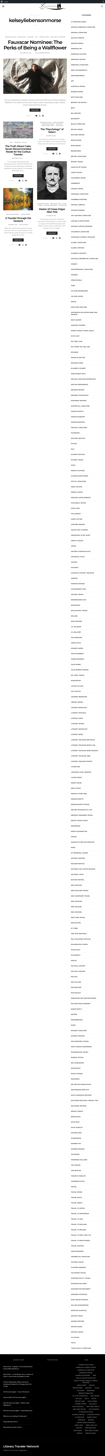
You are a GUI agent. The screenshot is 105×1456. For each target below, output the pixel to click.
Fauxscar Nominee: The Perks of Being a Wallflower (35, 45)
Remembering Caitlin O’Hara (12, 1427)
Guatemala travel (78, 503)
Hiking (73, 546)
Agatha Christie (77, 38)
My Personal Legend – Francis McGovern (16, 1392)
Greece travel (77, 492)
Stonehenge (76, 1138)
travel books (76, 1192)
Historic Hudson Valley (81, 551)
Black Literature (78, 124)
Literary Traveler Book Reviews (84, 750)
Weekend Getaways (79, 1294)
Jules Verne (76, 664)
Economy (74, 352)
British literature (78, 156)
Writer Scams (76, 1326)
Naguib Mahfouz (78, 863)
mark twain (76, 788)
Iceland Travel (77, 594)
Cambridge (75, 183)
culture (81, 1390)
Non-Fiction (76, 923)
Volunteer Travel (78, 1273)
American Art (76, 48)
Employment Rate (78, 374)
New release (76, 907)
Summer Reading (78, 1149)
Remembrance (77, 1020)
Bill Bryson (76, 113)
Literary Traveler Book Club (83, 745)
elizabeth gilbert (78, 368)
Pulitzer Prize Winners (80, 1003)
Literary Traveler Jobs (80, 756)
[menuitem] (2, 1)
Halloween (59, 124)
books (92, 1385)
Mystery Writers (78, 858)
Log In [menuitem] (6, 1)
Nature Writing (77, 880)
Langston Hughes (86, 1412)
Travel (74, 1186)
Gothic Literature (78, 481)
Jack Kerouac (76, 637)
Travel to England (79, 1224)
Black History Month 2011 (86, 1378)
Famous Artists (77, 411)
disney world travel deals (82, 330)
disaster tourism (78, 325)
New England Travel (12, 214)
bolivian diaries (77, 135)
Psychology (59, 125)
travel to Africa (78, 1208)
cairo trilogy (76, 172)
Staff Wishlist (77, 1127)
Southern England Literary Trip (84, 1100)
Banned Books (77, 91)
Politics (24, 142)
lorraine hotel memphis (81, 772)
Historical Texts (77, 557)
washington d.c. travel (81, 1278)
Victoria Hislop (77, 1262)
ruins (73, 1025)
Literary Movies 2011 (79, 729)
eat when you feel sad (80, 347)
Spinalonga (76, 1116)
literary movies (78, 1414)
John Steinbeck (77, 653)
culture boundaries (79, 291)
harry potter (81, 1404)
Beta (73, 108)
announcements (78, 75)
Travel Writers (77, 1246)
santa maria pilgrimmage (81, 1046)
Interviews (75, 605)
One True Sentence (79, 933)
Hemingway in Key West (80, 535)
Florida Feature (78, 454)
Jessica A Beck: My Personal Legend (14, 1397)
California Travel (78, 178)
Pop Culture (76, 982)
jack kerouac (78, 1406)
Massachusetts (77, 799)
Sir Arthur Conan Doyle (81, 1084)
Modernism (75, 826)
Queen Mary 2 (76, 1009)
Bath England (77, 97)
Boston (89, 1388)
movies (91, 1420)
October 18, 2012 (51, 135)
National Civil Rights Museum (83, 869)
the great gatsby (92, 1430)
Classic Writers (77, 248)
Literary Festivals (78, 713)
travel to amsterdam (80, 1213)
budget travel (77, 161)
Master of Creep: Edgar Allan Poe (52, 210)
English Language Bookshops (83, 379)
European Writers (78, 400)
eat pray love (76, 341)
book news (82, 1385)
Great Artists (76, 487)
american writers (83, 1375)
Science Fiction (77, 1057)
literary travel (94, 1414)
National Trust (77, 874)
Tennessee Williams (79, 1160)
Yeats (73, 1343)
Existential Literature (80, 406)
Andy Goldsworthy (79, 70)
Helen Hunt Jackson (79, 530)
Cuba (11, 142)
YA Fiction (75, 1337)
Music (73, 847)
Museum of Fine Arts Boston (82, 842)
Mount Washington (79, 831)
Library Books (77, 702)
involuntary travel (79, 610)
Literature (17, 142)
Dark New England (48, 124)
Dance (73, 301)
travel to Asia (77, 1219)
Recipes (74, 1014)
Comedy (74, 264)
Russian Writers (77, 1036)
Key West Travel (77, 675)
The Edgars (75, 1165)
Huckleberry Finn (78, 589)
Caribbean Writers (79, 199)
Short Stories (77, 1073)
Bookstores (76, 151)
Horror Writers (78, 583)
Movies (73, 836)
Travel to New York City (81, 1235)
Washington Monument (81, 1289)
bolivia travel (77, 129)
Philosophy (75, 955)
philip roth (75, 950)
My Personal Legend (79, 853)
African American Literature (83, 27)
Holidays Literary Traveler (82, 573)
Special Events (77, 1111)
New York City (92, 1425)
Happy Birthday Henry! (10, 1421)
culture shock (77, 296)
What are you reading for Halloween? (15, 1416)
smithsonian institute (80, 1090)
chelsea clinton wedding (81, 226)
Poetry (74, 960)
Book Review (22, 37)
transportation (77, 1181)
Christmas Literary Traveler (83, 237)
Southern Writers (78, 1106)
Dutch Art (75, 336)
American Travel (86, 1372)
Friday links (80, 1401)
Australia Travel (78, 86)
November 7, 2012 (17, 158)
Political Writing (78, 971)
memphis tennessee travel (82, 815)
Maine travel (76, 783)
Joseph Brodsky (77, 659)
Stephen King (63, 205)
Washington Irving (79, 1283)
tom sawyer (76, 1170)
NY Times (74, 928)
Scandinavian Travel (79, 1052)
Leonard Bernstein (79, 697)
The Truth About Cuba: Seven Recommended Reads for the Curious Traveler (18, 150)
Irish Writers (76, 621)
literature (80, 1417)
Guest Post (75, 508)
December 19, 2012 (25, 53)
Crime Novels (76, 280)
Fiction (64, 203)
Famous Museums (78, 417)
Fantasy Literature (79, 427)
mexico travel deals (79, 820)
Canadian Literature (79, 194)
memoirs (82, 1420)
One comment (23, 224)
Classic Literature (78, 242)
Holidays (74, 567)
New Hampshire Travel (80, 896)
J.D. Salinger (76, 627)
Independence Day (78, 600)
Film (36, 37)
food (94, 1398)
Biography (75, 118)
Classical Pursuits (78, 253)
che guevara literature (81, 215)
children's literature (80, 232)
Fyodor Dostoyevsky (79, 476)
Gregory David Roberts (81, 497)
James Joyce (76, 643)
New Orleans (76, 901)
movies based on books (86, 1422)
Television (75, 1154)
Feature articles (78, 438)
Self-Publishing (77, 1063)
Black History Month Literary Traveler (86, 1381)
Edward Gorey (77, 363)
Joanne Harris (77, 648)
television (78, 1430)
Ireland (74, 616)
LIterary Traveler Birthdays (83, 740)
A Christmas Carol (78, 22)
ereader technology (80, 395)
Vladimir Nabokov (78, 1267)
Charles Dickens (78, 210)
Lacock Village (77, 686)
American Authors (10, 37)
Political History (78, 966)
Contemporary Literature (82, 269)
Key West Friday (93, 1406)
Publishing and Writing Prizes (83, 998)
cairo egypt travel (79, 167)
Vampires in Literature (80, 1256)
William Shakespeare (79, 1305)
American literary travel (86, 1367)
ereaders (91, 1390)
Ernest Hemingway (86, 1393)
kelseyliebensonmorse (42, 53)
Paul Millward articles (81, 939)
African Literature (79, 32)
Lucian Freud (76, 777)
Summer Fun (76, 1143)
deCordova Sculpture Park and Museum (84, 313)
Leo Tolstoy (76, 691)
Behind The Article (79, 102)
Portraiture (76, 987)
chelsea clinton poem (80, 221)
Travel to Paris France (80, 1240)
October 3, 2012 (13, 224)
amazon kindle (77, 43)
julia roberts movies (79, 670)
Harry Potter (76, 519)
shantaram (75, 1068)
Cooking (74, 275)
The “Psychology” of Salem (52, 130)
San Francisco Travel (80, 1041)
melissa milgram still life (81, 810)
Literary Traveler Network (21, 1446)
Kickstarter (76, 680)
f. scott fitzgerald (80, 1396)
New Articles (76, 885)
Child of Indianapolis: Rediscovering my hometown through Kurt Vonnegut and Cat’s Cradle (17, 1384)
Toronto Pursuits (78, 1176)
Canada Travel (77, 188)
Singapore (75, 1079)
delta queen (76, 320)
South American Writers (81, 1095)
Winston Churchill (79, 1310)
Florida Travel (77, 460)
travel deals (76, 1197)
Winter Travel (77, 1316)
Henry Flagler (77, 540)
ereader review (77, 390)
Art (72, 81)
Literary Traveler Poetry (81, 761)
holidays (93, 1404)
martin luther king (79, 793)
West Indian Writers (79, 1299)
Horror (40, 205)
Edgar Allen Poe (55, 203)
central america (78, 205)
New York (79, 1425)
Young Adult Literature (57, 37)
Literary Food (77, 718)
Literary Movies (44, 37)
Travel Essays (76, 1203)
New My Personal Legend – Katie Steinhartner (18, 1410)
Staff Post (75, 1122)
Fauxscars (30, 37)
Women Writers (77, 1321)
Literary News (77, 734)
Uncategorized (25, 214)
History (74, 562)
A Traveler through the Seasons (18, 219)
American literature (79, 65)
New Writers (76, 912)
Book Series (76, 145)
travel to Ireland (78, 1230)
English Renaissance (79, 384)
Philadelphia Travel (79, 944)
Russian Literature (79, 1030)
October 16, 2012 (51, 215)
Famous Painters (78, 422)
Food (73, 465)
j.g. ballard (76, 632)
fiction (79, 1398)
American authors (86, 1364)
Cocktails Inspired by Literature (84, 258)
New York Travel (78, 917)
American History (58, 122)
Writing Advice (77, 1332)
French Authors (78, 470)
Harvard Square (78, 524)
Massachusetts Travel (80, 804)
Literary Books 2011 (79, 707)
